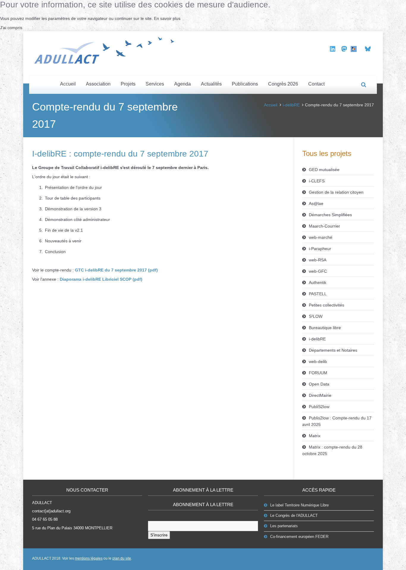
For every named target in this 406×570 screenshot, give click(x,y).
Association (98, 83)
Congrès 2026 (283, 83)
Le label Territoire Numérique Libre (299, 505)
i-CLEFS (317, 181)
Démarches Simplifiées (330, 214)
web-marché (320, 237)
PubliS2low (319, 406)
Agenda (182, 83)
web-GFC (318, 271)
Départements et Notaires (333, 350)
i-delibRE (291, 104)
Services (155, 83)
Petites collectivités (326, 305)
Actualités (211, 83)
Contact (316, 83)
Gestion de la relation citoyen (336, 192)
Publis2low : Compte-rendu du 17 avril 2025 (337, 421)
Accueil (68, 83)
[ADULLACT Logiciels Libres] (106, 49)
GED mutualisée (324, 169)
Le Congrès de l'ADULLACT (294, 515)
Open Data (319, 384)
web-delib (318, 361)
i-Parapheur (320, 248)
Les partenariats (284, 526)
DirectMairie (320, 395)
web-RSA (317, 260)
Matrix (314, 435)
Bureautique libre (325, 327)
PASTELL (318, 293)
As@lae (316, 203)
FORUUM (318, 372)
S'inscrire (159, 535)
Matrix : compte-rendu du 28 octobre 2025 (332, 450)
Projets (128, 83)
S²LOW (315, 316)
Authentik (317, 282)
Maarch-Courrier (324, 226)
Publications (245, 83)
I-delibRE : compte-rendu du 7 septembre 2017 (120, 153)
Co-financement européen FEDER (299, 536)
